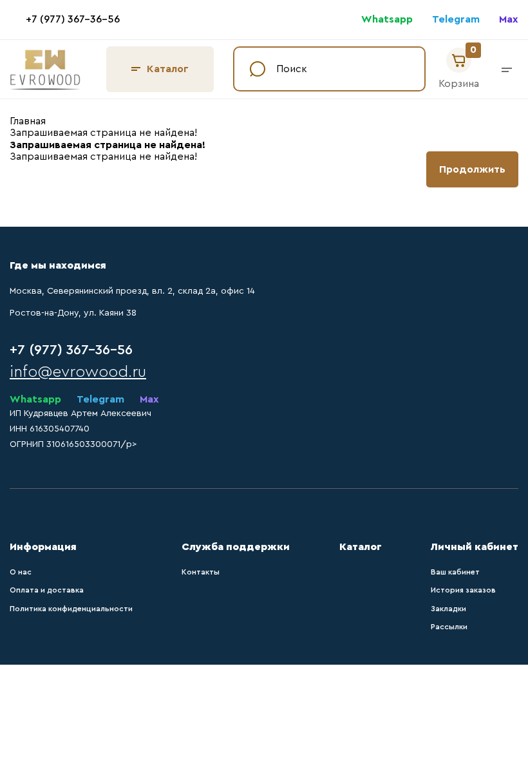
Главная (28, 121)
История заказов (463, 590)
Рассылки (449, 627)
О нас (21, 572)
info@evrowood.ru (78, 372)
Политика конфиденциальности (71, 609)
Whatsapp (387, 19)
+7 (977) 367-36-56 (73, 19)
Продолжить (472, 169)
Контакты (201, 572)
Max (508, 19)
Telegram (456, 19)
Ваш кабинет (455, 572)
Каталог (168, 69)
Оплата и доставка (47, 590)
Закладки (448, 609)
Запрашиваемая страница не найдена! (103, 133)
